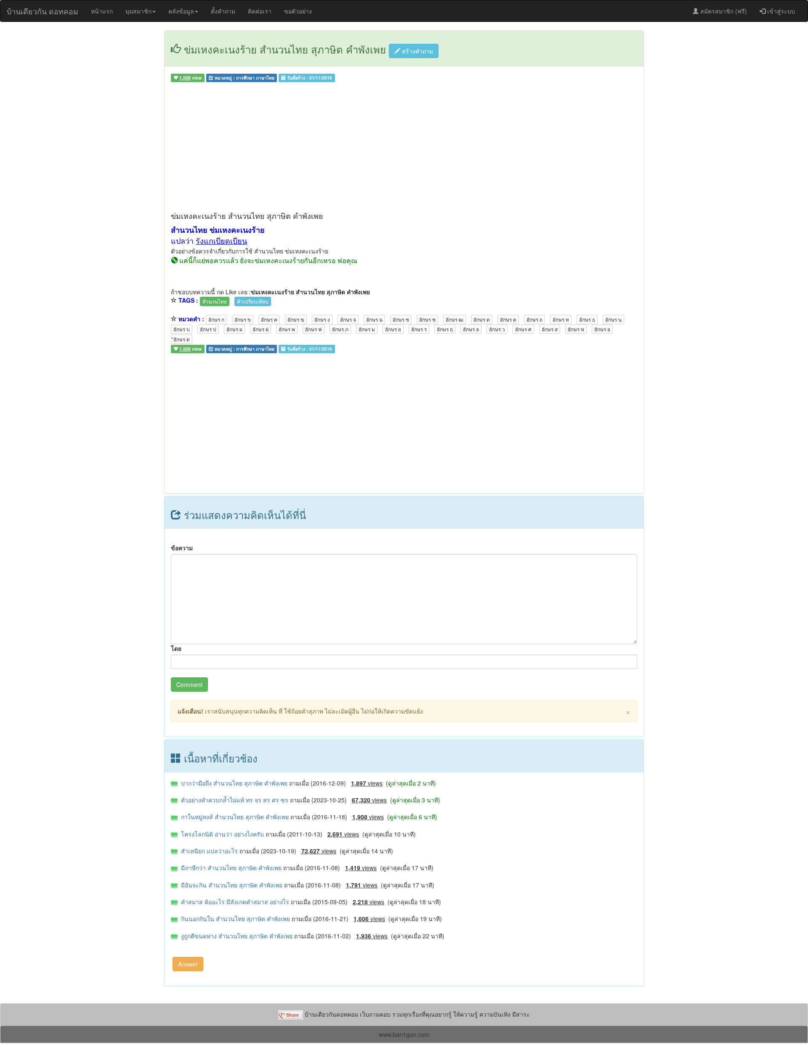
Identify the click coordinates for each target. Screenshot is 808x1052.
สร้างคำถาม (416, 51)
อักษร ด (481, 319)
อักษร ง (322, 319)
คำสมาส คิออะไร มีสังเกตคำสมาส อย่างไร (234, 902)
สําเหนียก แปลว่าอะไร (208, 851)
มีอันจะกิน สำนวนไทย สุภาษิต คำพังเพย (231, 885)
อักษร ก (216, 319)
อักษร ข (242, 319)
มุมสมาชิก (138, 11)
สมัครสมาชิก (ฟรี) (723, 11)
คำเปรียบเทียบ (252, 301)
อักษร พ (287, 329)
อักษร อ (602, 329)
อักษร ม (367, 329)
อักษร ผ (234, 329)
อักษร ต (508, 319)
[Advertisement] (404, 149)
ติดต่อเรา (259, 11)
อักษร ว (497, 329)
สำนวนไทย (214, 301)
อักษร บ (181, 329)
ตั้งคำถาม (223, 11)
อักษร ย (393, 329)
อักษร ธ (587, 319)
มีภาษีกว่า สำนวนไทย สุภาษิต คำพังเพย (230, 867)
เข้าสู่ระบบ (780, 11)
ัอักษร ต (181, 339)
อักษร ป (208, 329)
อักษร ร (419, 329)
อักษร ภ (340, 329)
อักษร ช (401, 319)
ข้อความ (182, 547)
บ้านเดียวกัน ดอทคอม (42, 10)
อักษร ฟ (313, 329)
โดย (176, 648)
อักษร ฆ (295, 319)
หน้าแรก (102, 11)
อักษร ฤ (445, 329)
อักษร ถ (534, 319)
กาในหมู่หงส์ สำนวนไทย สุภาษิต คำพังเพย (234, 816)
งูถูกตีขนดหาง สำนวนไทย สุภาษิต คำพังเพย (236, 936)
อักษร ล (471, 329)
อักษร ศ (523, 329)
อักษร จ (348, 319)
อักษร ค (269, 319)
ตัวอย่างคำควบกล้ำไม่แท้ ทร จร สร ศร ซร (234, 800)
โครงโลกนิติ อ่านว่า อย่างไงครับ (222, 834)
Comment (189, 684)
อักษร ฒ (454, 319)
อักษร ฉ (374, 319)
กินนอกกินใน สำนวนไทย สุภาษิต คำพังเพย (235, 918)
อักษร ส (550, 329)
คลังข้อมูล (181, 11)
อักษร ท (561, 319)
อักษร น (613, 319)
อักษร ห (576, 329)
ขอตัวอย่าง (298, 11)
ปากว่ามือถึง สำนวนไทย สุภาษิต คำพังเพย (233, 783)
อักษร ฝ (260, 329)
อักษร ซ (427, 319)
